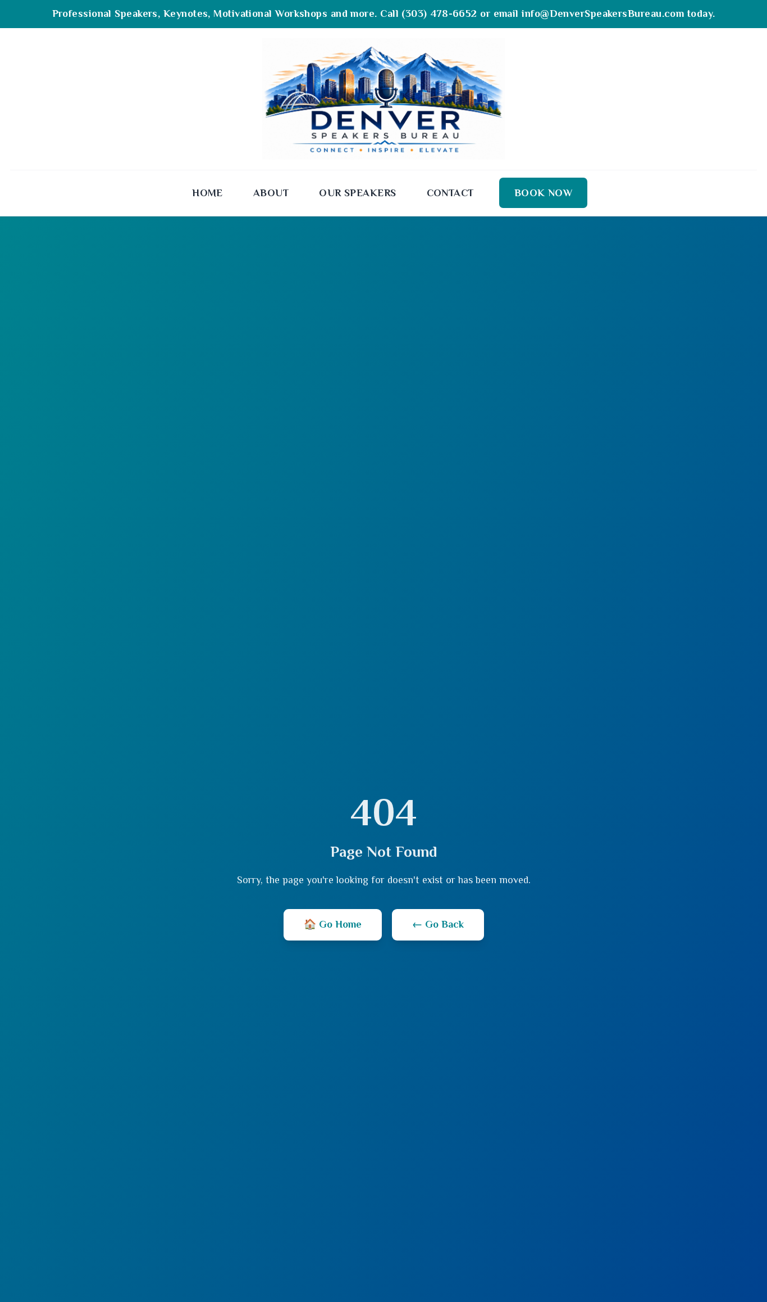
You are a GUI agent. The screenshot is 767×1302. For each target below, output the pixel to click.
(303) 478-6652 (439, 13)
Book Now (543, 192)
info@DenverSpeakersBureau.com (603, 13)
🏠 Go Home (333, 924)
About (271, 192)
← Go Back (438, 924)
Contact (450, 192)
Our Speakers (357, 192)
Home (207, 192)
